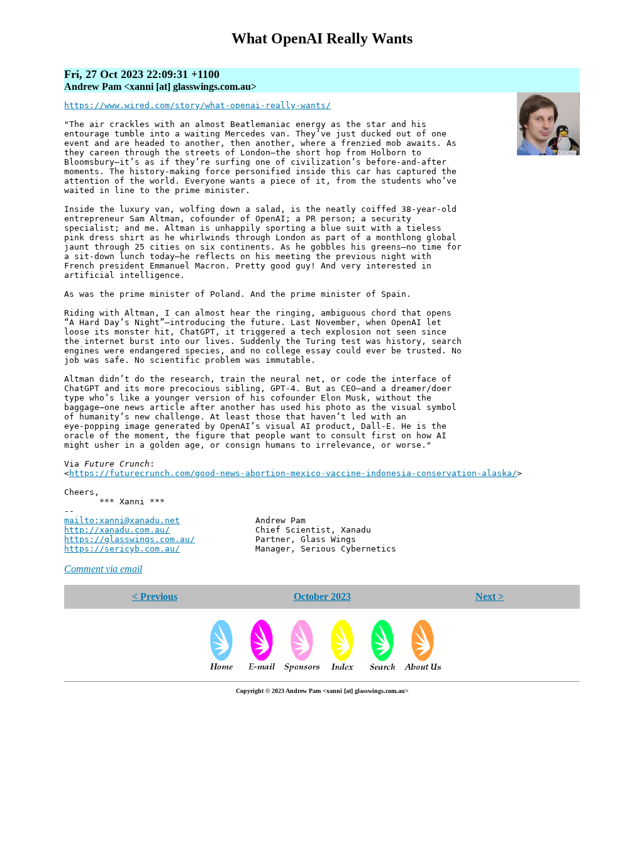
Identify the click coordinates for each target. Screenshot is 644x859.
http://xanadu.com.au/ (117, 530)
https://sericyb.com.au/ (122, 548)
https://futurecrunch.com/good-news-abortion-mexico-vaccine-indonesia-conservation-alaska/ (293, 473)
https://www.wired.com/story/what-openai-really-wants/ (197, 105)
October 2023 (322, 596)
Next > (489, 596)
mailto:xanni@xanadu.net (122, 520)
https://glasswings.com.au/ (129, 539)
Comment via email (103, 568)
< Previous (154, 596)
